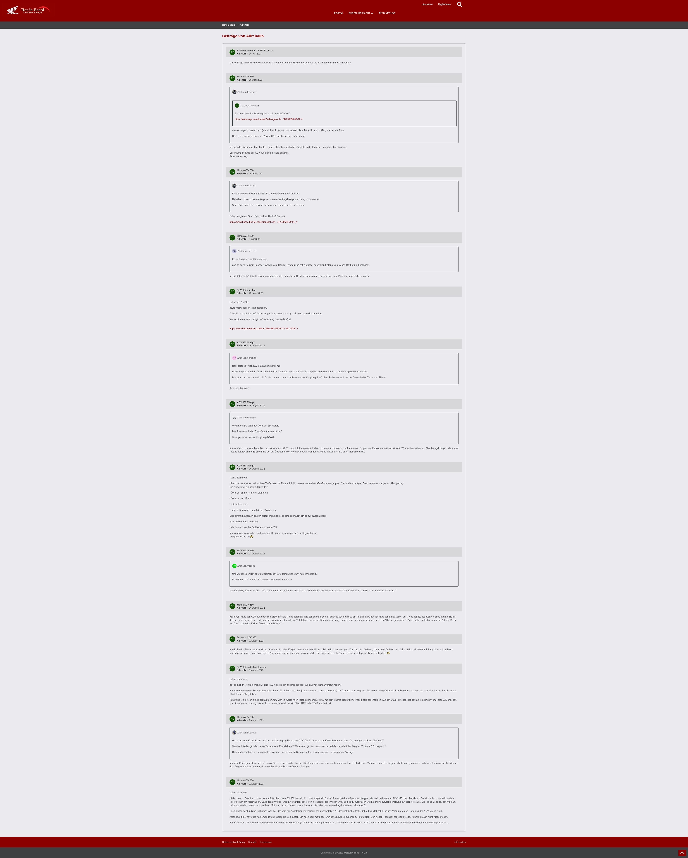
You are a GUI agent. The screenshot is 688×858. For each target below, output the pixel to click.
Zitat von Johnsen (246, 251)
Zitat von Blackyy (246, 417)
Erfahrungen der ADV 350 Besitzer (255, 50)
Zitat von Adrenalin (249, 105)
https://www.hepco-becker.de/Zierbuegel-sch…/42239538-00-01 (267, 119)
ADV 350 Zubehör (246, 290)
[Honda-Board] (29, 10)
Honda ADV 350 (245, 76)
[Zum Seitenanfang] (682, 853)
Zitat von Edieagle (246, 92)
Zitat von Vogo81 (246, 565)
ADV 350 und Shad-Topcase (251, 667)
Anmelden (427, 4)
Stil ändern (460, 842)
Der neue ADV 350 (246, 637)
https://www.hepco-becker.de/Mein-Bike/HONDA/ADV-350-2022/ (263, 328)
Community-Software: (344, 852)
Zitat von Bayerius (246, 732)
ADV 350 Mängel (246, 342)
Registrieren (444, 4)
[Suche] (459, 4)
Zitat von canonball (247, 357)
